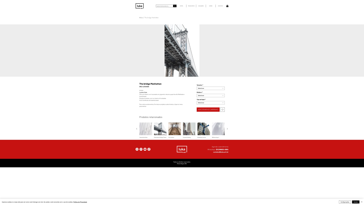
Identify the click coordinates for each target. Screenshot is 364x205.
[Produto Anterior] (137, 129)
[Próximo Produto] (227, 129)
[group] (182, 130)
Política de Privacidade (80, 202)
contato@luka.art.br (220, 152)
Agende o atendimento (220, 147)
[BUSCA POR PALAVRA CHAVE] (174, 6)
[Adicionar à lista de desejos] (222, 109)
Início (141, 18)
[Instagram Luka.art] (137, 149)
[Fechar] (362, 201)
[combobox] (211, 88)
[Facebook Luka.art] (148, 149)
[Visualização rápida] (145, 129)
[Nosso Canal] (145, 149)
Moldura (200, 92)
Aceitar (356, 202)
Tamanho (200, 85)
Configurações (345, 202)
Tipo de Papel (201, 99)
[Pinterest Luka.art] (141, 149)
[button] (227, 5)
